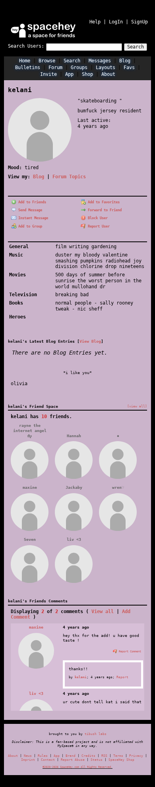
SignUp (139, 22)
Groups (79, 67)
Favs (129, 67)
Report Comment (129, 651)
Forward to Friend (104, 210)
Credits (88, 756)
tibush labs (96, 734)
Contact (48, 760)
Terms (118, 756)
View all (102, 611)
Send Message (29, 210)
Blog (124, 61)
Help (95, 22)
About (108, 74)
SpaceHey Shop (121, 760)
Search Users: (26, 46)
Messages (100, 61)
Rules (43, 756)
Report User (98, 226)
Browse (47, 61)
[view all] (137, 406)
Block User (97, 218)
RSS (104, 756)
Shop (87, 74)
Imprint (28, 760)
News (28, 756)
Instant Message (32, 218)
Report (122, 677)
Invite (48, 74)
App (69, 74)
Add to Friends (31, 202)
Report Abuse (73, 760)
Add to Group (29, 226)
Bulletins (27, 67)
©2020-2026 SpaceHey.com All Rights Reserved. (77, 767)
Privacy (136, 756)
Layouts (105, 67)
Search (135, 47)
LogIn (116, 22)
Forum (55, 67)
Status (97, 760)
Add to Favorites (103, 202)
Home (24, 61)
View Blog (90, 341)
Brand (71, 756)
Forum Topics (69, 176)
